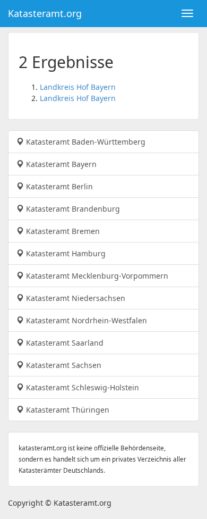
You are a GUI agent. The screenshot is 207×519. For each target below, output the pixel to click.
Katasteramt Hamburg (65, 253)
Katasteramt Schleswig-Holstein (81, 387)
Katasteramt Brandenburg (72, 209)
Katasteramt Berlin (58, 186)
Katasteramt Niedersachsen (74, 298)
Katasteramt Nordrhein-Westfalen (85, 320)
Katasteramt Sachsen (62, 365)
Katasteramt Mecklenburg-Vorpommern (96, 276)
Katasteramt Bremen (62, 231)
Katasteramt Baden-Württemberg (84, 142)
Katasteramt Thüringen (66, 410)
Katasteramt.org (45, 13)
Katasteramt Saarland (64, 343)
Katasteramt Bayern (60, 164)
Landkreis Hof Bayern (78, 87)
